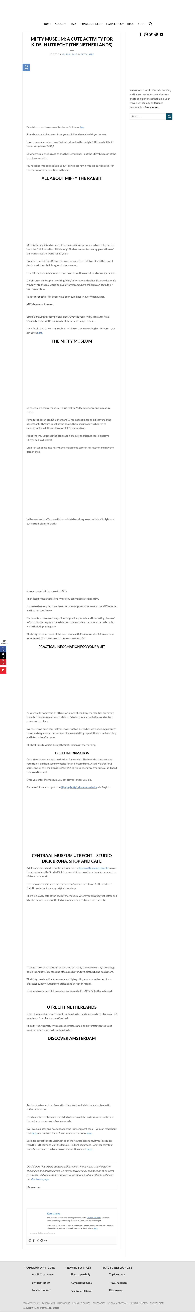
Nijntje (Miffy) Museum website (79, 787)
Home (47, 23)
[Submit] (169, 116)
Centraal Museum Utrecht (93, 867)
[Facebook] (33, 1240)
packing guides (81, 1303)
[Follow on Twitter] (151, 35)
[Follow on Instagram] (145, 35)
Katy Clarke (87, 54)
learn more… (152, 107)
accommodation (117, 1303)
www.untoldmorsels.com (42, 1233)
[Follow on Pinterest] (156, 35)
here (39, 332)
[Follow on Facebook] (140, 35)
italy (73, 23)
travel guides (90, 23)
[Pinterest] (41, 1240)
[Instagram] (29, 1240)
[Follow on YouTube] (161, 35)
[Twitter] (37, 1240)
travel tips (114, 23)
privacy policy (31, 1303)
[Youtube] (45, 1240)
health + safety (139, 1303)
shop (141, 23)
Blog (130, 23)
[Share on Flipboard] (3, 670)
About (59, 23)
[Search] (150, 24)
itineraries (99, 1303)
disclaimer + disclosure (56, 1303)
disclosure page (40, 1179)
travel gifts (157, 1303)
